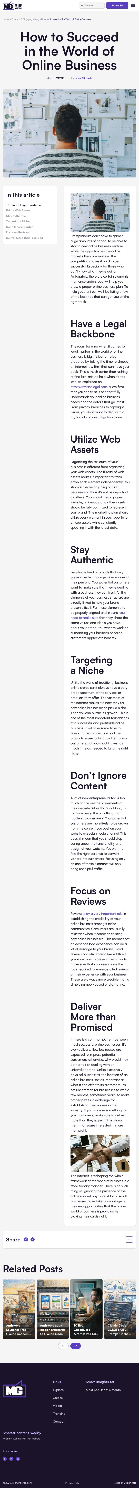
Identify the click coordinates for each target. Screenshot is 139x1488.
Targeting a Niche (18, 221)
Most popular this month (103, 1390)
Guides (58, 1398)
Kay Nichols (84, 78)
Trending (59, 1413)
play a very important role (103, 914)
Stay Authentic (16, 216)
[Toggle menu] (133, 5)
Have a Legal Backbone (26, 205)
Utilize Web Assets (18, 210)
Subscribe (117, 5)
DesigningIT (130, 1482)
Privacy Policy (73, 1482)
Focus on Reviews (17, 232)
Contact (58, 1421)
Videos (58, 1405)
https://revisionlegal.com (89, 387)
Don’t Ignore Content (20, 227)
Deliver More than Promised (24, 237)
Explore (58, 1390)
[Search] (82, 5)
